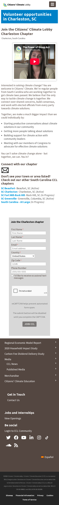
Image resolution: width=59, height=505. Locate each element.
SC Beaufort (8, 188)
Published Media (16, 369)
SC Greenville (9, 198)
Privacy (40, 495)
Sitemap (9, 495)
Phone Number (18, 268)
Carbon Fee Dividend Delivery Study (24, 353)
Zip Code (15, 260)
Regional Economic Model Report (23, 342)
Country (15, 252)
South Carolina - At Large (15, 202)
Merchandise (12, 375)
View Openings (13, 418)
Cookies (50, 495)
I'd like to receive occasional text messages (30, 277)
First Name (16, 229)
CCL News (12, 364)
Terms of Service (29, 500)
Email (14, 244)
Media (8, 359)
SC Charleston (9, 191)
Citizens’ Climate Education (20, 381)
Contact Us (13, 400)
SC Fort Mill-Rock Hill (13, 195)
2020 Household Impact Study (21, 348)
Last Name (16, 237)
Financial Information (25, 495)
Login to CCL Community (18, 430)
